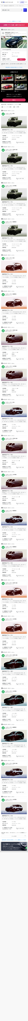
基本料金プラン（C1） (7, 274)
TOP (2, 5)
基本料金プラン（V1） (7, 346)
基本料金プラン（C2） (7, 418)
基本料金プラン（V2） (7, 454)
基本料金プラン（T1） (7, 129)
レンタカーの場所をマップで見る (14, 21)
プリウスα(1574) (6, 49)
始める (14, 100)
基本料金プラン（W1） (8, 671)
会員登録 (22, 2)
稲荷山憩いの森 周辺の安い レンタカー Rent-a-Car (13, 5)
